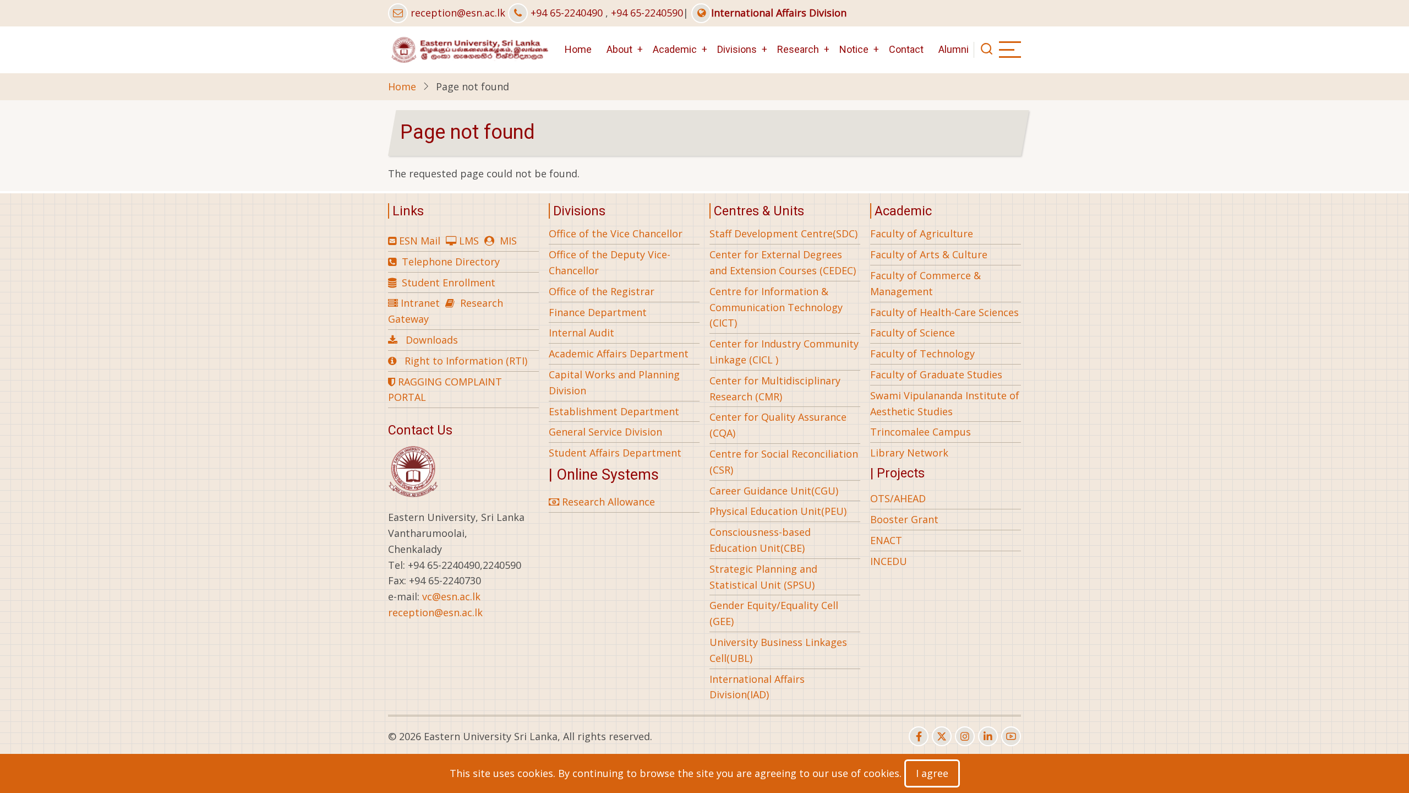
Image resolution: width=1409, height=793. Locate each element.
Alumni (953, 49)
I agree (932, 773)
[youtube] (1011, 736)
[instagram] (965, 736)
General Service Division (605, 431)
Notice (854, 49)
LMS (469, 240)
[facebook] (919, 736)
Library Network (909, 452)
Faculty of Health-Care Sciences (944, 312)
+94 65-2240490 (567, 12)
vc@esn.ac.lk (451, 596)
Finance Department (598, 312)
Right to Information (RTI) (466, 360)
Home (578, 49)
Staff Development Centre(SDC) (783, 233)
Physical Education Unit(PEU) (778, 511)
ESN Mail (419, 240)
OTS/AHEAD (898, 498)
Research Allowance (607, 501)
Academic (675, 49)
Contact (906, 49)
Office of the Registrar (601, 291)
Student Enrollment (448, 282)
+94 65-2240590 (647, 12)
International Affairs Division (779, 12)
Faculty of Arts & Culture (928, 254)
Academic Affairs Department (619, 353)
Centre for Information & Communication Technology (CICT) (776, 307)
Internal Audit (581, 332)
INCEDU (888, 561)
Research (798, 49)
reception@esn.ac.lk (458, 12)
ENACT (886, 540)
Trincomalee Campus (920, 431)
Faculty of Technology (922, 353)
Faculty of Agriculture (921, 233)
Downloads (432, 339)
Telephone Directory (451, 261)
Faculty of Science (912, 332)
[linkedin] (988, 736)
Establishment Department (614, 411)
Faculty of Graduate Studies (936, 374)
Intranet (420, 302)
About (619, 49)
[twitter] (942, 736)
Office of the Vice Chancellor (615, 233)
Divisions (737, 49)
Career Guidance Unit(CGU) (773, 490)
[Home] (469, 48)
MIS (508, 240)
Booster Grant (904, 519)
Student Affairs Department (615, 452)
